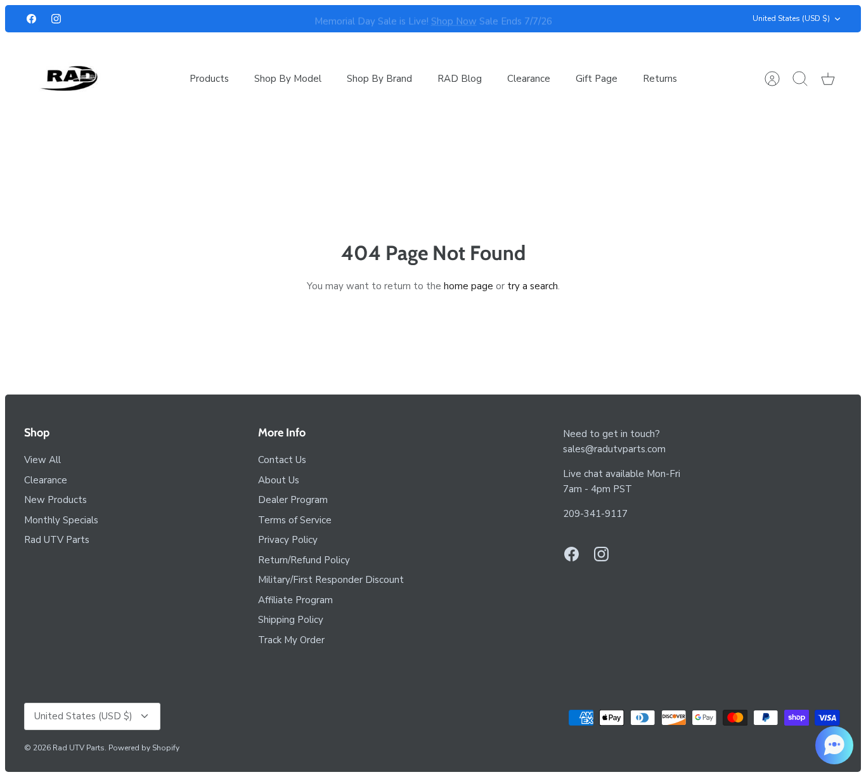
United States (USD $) (791, 18)
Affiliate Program (295, 600)
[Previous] (250, 19)
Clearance (528, 78)
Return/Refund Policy (304, 560)
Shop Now (454, 19)
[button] (834, 745)
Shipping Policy (290, 619)
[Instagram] (56, 18)
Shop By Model (287, 78)
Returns (660, 78)
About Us (278, 480)
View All (42, 460)
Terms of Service (295, 520)
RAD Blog (459, 78)
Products (209, 78)
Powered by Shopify (143, 748)
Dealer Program (293, 499)
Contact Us (282, 460)
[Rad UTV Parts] (70, 78)
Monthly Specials (61, 520)
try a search (532, 286)
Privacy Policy (288, 539)
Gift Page (596, 78)
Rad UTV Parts (56, 539)
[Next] (615, 19)
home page (468, 286)
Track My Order (291, 640)
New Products (55, 499)
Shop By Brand (379, 78)
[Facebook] (31, 18)
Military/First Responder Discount (331, 579)
